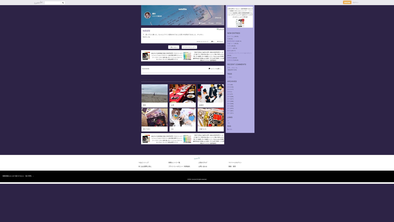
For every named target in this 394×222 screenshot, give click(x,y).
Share (220, 23)
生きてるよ (230, 36)
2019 (229, 94)
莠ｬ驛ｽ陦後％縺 (232, 41)
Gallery (202, 23)
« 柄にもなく (174, 47)
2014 (229, 106)
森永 (154, 13)
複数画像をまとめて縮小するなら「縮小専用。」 (18, 176)
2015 (229, 103)
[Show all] (218, 18)
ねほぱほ (146, 30)
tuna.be (197, 158)
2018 (229, 96)
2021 (229, 89)
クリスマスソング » (189, 47)
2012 (229, 111)
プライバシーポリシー (176, 166)
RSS (230, 129)
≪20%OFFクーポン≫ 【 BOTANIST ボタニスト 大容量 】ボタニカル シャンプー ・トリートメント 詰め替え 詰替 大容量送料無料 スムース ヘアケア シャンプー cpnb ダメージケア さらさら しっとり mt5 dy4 (240, 13)
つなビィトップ (144, 162)
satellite (183, 9)
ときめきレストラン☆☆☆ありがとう (239, 53)
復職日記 (230, 58)
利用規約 (187, 166)
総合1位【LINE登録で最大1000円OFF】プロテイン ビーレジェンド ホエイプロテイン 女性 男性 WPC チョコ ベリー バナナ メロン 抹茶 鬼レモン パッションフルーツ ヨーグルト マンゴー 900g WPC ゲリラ (167, 56)
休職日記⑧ (230, 60)
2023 (229, 84)
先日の (229, 46)
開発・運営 (232, 166)
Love (212, 23)
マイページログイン (235, 162)
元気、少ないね (232, 67)
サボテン (230, 48)
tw (229, 123)
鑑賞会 (229, 50)
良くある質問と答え (145, 166)
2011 (229, 113)
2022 (229, 87)
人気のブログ (203, 162)
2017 (229, 99)
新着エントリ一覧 (174, 162)
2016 (229, 101)
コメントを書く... (216, 69)
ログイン (355, 2)
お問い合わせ (203, 166)
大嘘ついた (230, 43)
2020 (229, 92)
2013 (229, 108)
